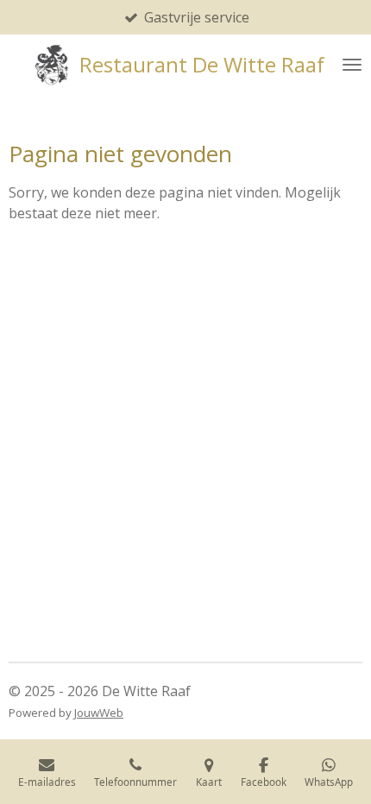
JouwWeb (98, 712)
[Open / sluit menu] (352, 65)
